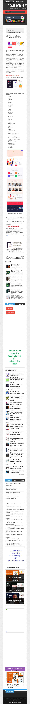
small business (10, 30)
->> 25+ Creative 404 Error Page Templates (14, 534)
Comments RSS (17, 702)
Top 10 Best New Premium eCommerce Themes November (16, 434)
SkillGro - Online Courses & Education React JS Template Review (16, 375)
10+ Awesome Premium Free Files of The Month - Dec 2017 (17, 445)
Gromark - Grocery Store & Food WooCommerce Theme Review (15, 589)
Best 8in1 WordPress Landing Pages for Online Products (16, 399)
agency (17, 248)
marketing (16, 251)
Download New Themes (17, 698)
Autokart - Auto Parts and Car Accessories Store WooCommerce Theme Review (15, 579)
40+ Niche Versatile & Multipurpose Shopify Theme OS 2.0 (17, 393)
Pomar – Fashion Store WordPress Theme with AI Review (15, 601)
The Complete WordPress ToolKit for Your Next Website (16, 381)
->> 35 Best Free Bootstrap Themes (13, 543)
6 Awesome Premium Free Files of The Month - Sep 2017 (16, 456)
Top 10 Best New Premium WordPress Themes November (16, 440)
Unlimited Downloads (12, 226)
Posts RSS (11, 702)
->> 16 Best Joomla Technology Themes (14, 538)
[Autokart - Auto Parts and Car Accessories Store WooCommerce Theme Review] (15, 682)
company (8, 249)
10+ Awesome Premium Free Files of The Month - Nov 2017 (17, 450)
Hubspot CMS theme (13, 250)
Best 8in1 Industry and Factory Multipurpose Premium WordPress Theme (16, 408)
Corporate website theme (15, 249)
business (20, 248)
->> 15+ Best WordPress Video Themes (13, 544)
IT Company (12, 251)
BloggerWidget (21, 474)
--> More (7, 475)
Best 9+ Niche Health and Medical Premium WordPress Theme (17, 414)
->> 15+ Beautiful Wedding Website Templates (15, 509)
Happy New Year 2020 (15, 428)
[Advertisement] (15, 655)
